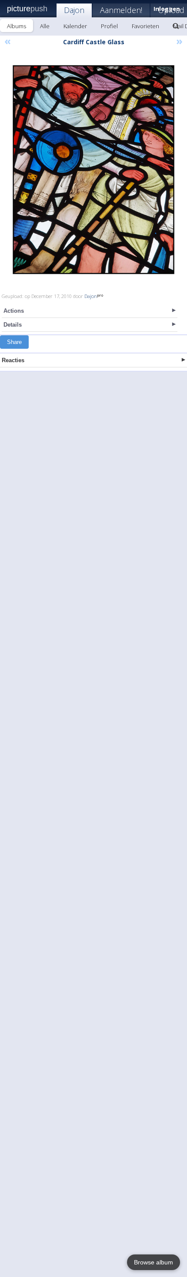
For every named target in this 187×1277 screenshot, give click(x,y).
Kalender (75, 26)
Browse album (153, 1262)
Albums (16, 26)
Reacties (13, 360)
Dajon (74, 10)
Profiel (109, 26)
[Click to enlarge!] (93, 169)
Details (12, 324)
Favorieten (145, 26)
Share (14, 342)
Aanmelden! (121, 10)
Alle (45, 26)
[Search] (176, 26)
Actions (13, 311)
